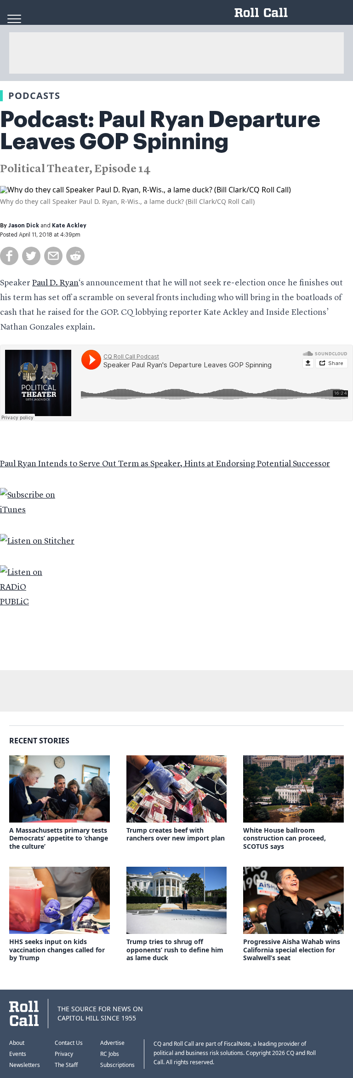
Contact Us (69, 1043)
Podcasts (34, 95)
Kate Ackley (69, 225)
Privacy (64, 1054)
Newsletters (24, 1065)
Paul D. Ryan (55, 283)
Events (17, 1054)
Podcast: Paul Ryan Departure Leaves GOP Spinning (160, 131)
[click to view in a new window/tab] (176, 502)
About (16, 1043)
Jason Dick (23, 225)
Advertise (112, 1043)
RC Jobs (109, 1054)
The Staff (66, 1065)
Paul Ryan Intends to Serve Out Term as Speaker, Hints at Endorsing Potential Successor (165, 464)
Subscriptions (117, 1065)
